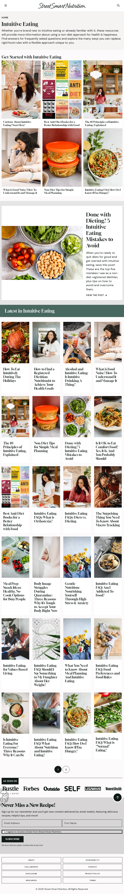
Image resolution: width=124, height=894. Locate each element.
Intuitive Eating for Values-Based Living (15, 669)
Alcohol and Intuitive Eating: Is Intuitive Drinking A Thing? (76, 377)
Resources (31, 880)
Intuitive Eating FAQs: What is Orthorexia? (45, 517)
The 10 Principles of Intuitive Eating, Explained (102, 123)
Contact (92, 867)
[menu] (6, 6)
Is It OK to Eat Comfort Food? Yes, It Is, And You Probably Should (107, 451)
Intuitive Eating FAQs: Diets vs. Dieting (76, 517)
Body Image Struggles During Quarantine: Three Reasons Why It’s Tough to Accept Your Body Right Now (45, 597)
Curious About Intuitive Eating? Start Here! (17, 123)
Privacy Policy (92, 874)
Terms (93, 880)
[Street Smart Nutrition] (62, 6)
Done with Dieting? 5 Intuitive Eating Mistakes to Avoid (99, 229)
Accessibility (92, 860)
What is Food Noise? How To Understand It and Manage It (20, 191)
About (31, 860)
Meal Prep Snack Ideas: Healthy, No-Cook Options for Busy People (14, 591)
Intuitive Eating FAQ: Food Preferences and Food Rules (108, 671)
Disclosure (31, 874)
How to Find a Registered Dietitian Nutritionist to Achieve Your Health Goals (44, 378)
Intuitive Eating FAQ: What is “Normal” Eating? (107, 744)
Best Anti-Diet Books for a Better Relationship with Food (62, 123)
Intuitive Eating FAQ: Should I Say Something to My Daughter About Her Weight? (45, 675)
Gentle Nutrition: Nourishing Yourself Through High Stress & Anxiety (76, 593)
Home (5, 17)
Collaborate (31, 867)
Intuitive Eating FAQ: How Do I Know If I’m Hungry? (103, 191)
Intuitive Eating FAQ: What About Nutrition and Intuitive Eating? (46, 747)
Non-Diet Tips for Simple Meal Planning (59, 191)
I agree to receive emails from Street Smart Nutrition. (34, 831)
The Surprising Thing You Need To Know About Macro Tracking (108, 519)
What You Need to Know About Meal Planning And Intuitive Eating (76, 673)
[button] (62, 831)
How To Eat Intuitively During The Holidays (12, 375)
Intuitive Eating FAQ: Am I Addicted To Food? (107, 589)
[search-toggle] (118, 6)
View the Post (95, 295)
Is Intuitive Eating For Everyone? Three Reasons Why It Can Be (14, 747)
